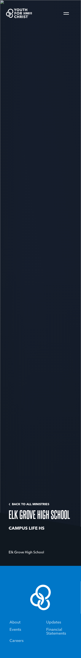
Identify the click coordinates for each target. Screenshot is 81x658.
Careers (17, 641)
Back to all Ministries (30, 504)
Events (15, 630)
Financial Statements (56, 631)
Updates (53, 622)
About (15, 622)
